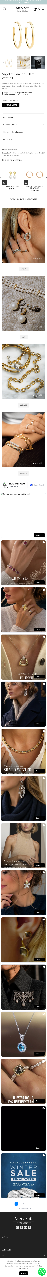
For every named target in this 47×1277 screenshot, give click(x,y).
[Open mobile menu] (41, 9)
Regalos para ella (13, 155)
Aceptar (23, 1273)
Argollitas (13, 153)
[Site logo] (22, 9)
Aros (19, 153)
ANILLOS (23, 269)
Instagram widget (24, 1208)
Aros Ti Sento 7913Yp (12, 186)
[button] (4, 182)
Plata (4, 155)
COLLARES (23, 405)
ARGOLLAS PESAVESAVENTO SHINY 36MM (34, 187)
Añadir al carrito (10, 105)
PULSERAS (23, 473)
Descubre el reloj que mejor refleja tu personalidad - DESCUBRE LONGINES (23, 1)
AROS (23, 337)
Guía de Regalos (27, 153)
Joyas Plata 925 (40, 153)
